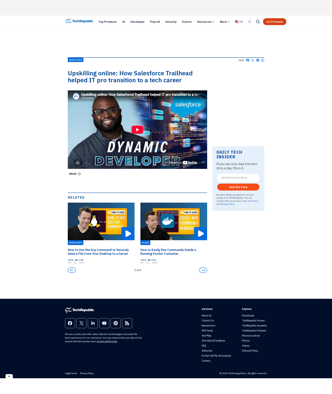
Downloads (248, 315)
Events (187, 21)
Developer (138, 21)
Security (171, 21)
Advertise (207, 350)
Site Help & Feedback (213, 340)
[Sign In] (249, 22)
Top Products (107, 21)
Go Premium (274, 21)
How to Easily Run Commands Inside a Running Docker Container (168, 252)
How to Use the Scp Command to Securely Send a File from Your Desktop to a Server (98, 252)
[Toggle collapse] (9, 376)
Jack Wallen (75, 260)
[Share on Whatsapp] (262, 60)
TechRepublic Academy (254, 325)
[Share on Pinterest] (257, 60)
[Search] (258, 22)
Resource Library (251, 335)
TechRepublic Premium (254, 330)
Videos (246, 345)
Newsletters (208, 325)
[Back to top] (325, 383)
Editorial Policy (250, 350)
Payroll (155, 21)
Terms (255, 201)
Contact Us (208, 320)
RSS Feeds (207, 330)
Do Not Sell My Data (107, 341)
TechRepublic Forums (253, 320)
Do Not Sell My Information (216, 355)
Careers (206, 360)
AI (123, 21)
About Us (207, 315)
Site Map (206, 335)
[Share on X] (252, 60)
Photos (246, 340)
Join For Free (238, 187)
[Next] (203, 270)
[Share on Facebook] (247, 60)
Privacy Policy (227, 204)
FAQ (204, 345)
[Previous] (72, 270)
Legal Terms (71, 373)
